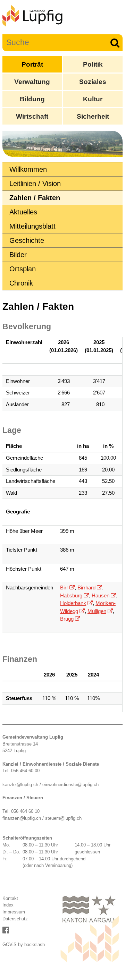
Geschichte (26, 240)
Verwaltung (32, 81)
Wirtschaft (32, 116)
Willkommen (28, 169)
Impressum (13, 911)
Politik (93, 64)
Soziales (92, 81)
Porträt (32, 64)
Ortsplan (22, 269)
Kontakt (10, 898)
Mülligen (97, 611)
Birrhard (86, 587)
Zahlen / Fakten (34, 198)
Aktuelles (23, 212)
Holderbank (73, 603)
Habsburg (71, 595)
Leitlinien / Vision (35, 183)
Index (8, 905)
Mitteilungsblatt (32, 226)
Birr (64, 587)
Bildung (32, 99)
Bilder (18, 254)
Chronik (21, 283)
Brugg (67, 619)
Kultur (92, 99)
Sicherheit (93, 116)
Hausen (100, 595)
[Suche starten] (115, 43)
